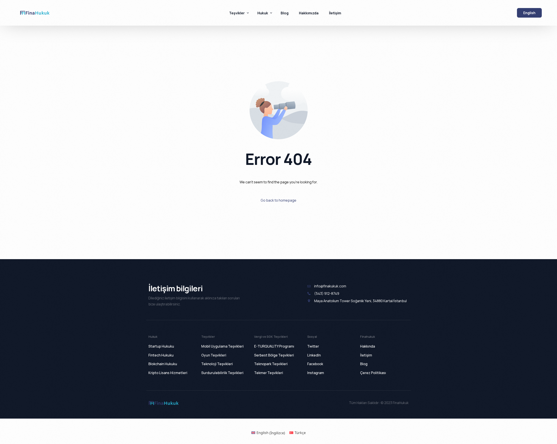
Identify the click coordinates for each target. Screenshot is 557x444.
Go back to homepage (278, 200)
